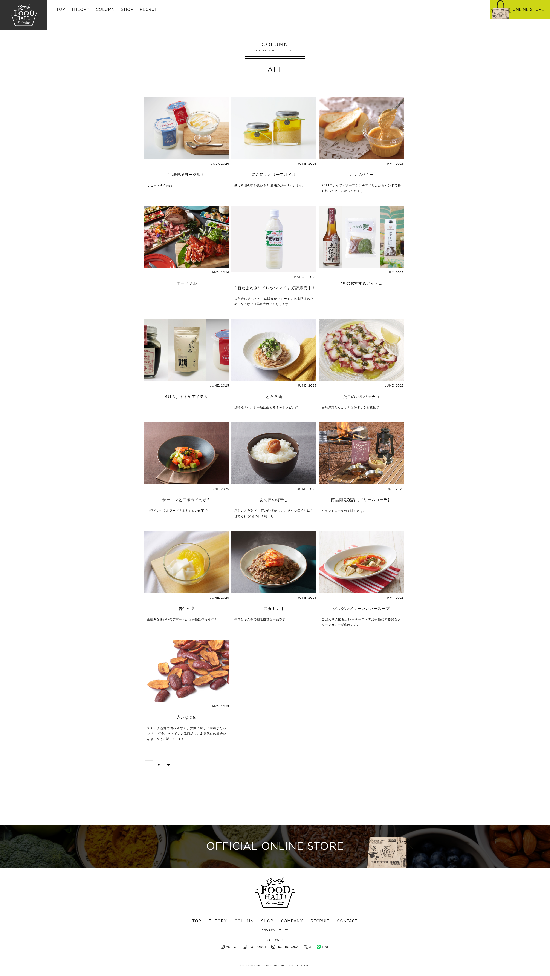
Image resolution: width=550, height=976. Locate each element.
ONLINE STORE (528, 10)
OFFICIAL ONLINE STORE (275, 846)
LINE (325, 946)
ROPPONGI (257, 946)
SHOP (267, 921)
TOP (60, 10)
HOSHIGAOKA (287, 946)
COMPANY (292, 921)
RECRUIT (149, 10)
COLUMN (243, 921)
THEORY (80, 10)
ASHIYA (232, 946)
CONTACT (347, 921)
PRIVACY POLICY (275, 930)
